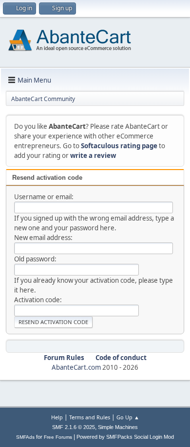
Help (57, 417)
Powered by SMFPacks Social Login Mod (125, 437)
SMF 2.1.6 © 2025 (73, 427)
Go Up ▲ (127, 417)
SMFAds (25, 437)
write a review (93, 155)
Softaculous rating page (119, 145)
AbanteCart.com (76, 367)
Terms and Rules (89, 417)
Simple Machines (118, 427)
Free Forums (58, 437)
